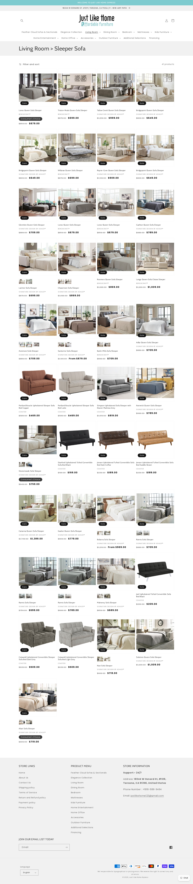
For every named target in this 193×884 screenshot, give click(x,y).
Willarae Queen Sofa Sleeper (70, 170)
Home (22, 772)
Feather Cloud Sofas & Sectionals (89, 772)
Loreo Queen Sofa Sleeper (30, 110)
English (26, 872)
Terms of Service (28, 792)
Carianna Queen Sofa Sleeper (31, 531)
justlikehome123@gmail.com (147, 795)
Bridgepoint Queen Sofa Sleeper (150, 110)
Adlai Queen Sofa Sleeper (147, 342)
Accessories (77, 817)
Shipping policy (27, 787)
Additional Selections (82, 827)
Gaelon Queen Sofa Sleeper (70, 531)
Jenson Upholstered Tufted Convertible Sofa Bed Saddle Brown (154, 463)
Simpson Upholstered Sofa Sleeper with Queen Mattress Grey (114, 406)
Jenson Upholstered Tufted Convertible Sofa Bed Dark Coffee (115, 463)
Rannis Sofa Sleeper (144, 539)
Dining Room (77, 787)
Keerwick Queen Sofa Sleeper (149, 405)
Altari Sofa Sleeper (27, 728)
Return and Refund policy (32, 797)
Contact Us (25, 782)
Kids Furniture (78, 802)
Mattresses (77, 797)
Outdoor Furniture (80, 822)
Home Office (78, 812)
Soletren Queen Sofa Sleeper (148, 657)
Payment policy (27, 802)
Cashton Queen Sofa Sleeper (148, 225)
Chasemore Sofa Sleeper (68, 288)
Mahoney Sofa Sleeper (107, 602)
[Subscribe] (66, 847)
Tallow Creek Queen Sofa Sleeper (111, 110)
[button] (22, 21)
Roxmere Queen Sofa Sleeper (110, 279)
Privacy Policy (26, 807)
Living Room (77, 782)
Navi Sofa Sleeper (104, 665)
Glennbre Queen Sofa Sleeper (32, 225)
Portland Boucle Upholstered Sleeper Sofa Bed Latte (76, 406)
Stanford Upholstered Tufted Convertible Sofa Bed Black (75, 463)
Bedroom (76, 792)
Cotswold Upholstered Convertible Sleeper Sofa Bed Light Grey (76, 658)
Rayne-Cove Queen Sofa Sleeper (111, 170)
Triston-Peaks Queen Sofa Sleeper (72, 110)
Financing (76, 832)
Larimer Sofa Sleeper (28, 288)
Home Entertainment (82, 807)
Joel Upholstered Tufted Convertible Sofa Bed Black (153, 595)
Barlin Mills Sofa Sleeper (107, 351)
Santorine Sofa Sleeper (68, 351)
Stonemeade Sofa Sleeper (30, 471)
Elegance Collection (81, 777)
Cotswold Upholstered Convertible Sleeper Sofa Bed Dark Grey (37, 658)
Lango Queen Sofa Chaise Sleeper (150, 279)
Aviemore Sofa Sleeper (29, 351)
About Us (23, 777)
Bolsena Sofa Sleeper (106, 539)
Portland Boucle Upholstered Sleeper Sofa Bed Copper (37, 406)
